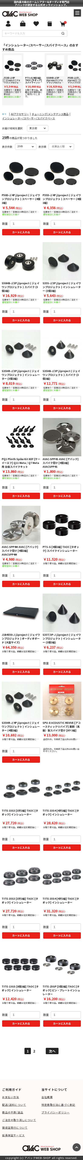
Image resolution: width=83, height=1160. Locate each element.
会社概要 (47, 1097)
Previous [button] (4, 79)
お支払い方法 (10, 1097)
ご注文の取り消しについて (19, 1120)
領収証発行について (14, 1127)
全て (4, 114)
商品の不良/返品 (12, 1112)
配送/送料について (14, 1104)
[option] (12, 79)
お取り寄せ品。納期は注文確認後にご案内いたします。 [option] (33, 87)
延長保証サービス (13, 1135)
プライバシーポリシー (56, 1112)
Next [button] (76, 79)
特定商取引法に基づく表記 (58, 1104)
